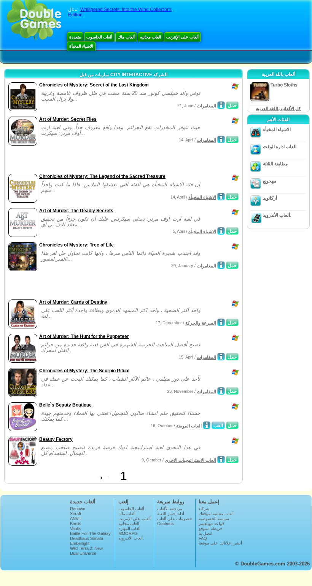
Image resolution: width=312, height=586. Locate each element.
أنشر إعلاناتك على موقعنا (220, 543)
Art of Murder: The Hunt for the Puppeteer (84, 336)
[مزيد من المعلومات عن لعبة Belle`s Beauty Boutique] (206, 425)
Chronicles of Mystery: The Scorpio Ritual (84, 370)
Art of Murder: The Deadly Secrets (76, 210)
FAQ (203, 538)
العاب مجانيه (150, 37)
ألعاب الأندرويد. (277, 215)
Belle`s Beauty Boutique (65, 405)
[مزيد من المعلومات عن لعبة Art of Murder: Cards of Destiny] (221, 322)
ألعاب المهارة (129, 528)
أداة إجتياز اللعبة (170, 513)
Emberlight (79, 543)
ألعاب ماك (126, 37)
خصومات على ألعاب (174, 518)
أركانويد (270, 198)
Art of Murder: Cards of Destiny (73, 302)
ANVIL (76, 518)
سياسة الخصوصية (214, 518)
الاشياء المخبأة (81, 46)
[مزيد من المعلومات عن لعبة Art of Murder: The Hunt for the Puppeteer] (221, 356)
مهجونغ (269, 181)
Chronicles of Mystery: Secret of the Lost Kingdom (94, 85)
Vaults (75, 528)
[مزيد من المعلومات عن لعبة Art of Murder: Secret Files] (221, 139)
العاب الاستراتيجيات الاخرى (190, 460)
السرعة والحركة (200, 323)
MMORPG (128, 533)
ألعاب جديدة (83, 501)
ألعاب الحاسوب (99, 37)
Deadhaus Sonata (86, 538)
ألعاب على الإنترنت (182, 37)
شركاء (204, 508)
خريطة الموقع (211, 528)
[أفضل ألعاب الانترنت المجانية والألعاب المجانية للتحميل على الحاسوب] (34, 21)
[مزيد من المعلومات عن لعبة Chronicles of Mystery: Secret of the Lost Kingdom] (221, 105)
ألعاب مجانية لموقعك (216, 513)
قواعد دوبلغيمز (211, 523)
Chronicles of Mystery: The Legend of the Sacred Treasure (102, 176)
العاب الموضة (189, 426)
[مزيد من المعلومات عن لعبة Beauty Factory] (221, 459)
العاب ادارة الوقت (279, 146)
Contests (165, 523)
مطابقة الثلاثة (275, 164)
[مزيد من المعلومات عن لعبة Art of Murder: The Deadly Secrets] (221, 231)
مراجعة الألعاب (169, 508)
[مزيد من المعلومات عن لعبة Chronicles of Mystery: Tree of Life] (221, 265)
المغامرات (206, 106)
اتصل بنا (205, 533)
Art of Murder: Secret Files (68, 119)
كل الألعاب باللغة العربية (278, 108)
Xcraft (75, 513)
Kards (75, 523)
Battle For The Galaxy (90, 533)
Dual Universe (83, 553)
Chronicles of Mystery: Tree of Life (76, 245)
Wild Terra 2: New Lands (86, 550)
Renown (77, 508)
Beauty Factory (56, 439)
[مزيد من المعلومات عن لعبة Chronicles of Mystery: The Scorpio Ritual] (221, 391)
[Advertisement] (95, 160)
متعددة (75, 37)
